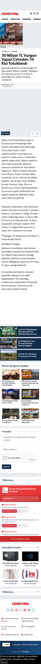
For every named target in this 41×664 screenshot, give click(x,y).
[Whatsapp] (33, 610)
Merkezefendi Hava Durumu (9, 619)
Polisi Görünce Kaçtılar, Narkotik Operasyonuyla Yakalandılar (30, 383)
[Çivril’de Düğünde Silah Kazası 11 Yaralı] (11, 394)
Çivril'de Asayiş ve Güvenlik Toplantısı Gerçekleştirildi (8, 383)
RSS (7, 645)
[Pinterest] (16, 610)
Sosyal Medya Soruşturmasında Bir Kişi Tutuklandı (30, 403)
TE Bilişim (25, 652)
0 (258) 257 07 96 (10, 511)
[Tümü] (38, 480)
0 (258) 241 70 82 (10, 525)
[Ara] (34, 13)
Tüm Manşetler (29, 627)
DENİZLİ (37, 19)
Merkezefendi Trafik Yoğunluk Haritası (30, 619)
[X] (12, 610)
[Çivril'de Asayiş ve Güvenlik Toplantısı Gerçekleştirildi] (11, 374)
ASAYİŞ (5, 19)
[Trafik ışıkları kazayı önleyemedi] (30, 413)
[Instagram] (20, 610)
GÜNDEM (26, 19)
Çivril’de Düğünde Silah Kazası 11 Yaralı (10, 402)
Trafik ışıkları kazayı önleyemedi (28, 421)
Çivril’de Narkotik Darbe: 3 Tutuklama (10, 421)
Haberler (5, 51)
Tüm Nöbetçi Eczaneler (21, 539)
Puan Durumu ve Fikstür (8, 628)
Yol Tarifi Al (24, 511)
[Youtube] (25, 610)
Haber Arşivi (28, 635)
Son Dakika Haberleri (11, 635)
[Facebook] (8, 610)
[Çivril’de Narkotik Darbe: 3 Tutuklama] (11, 413)
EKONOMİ (15, 19)
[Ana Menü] (37, 13)
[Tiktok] (29, 610)
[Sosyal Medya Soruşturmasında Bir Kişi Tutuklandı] (30, 394)
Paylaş (6, 133)
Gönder (7, 466)
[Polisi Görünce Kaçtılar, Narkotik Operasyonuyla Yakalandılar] (30, 374)
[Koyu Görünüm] (31, 13)
